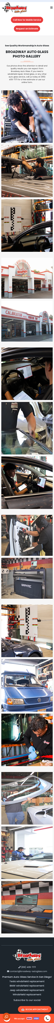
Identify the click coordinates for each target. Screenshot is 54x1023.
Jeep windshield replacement (27, 990)
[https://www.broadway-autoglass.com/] (14, 7)
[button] (51, 7)
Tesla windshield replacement (27, 981)
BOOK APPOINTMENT (34, 1009)
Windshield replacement (27, 994)
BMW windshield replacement (27, 985)
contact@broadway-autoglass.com (28, 971)
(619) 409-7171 (28, 967)
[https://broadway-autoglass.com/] (27, 955)
